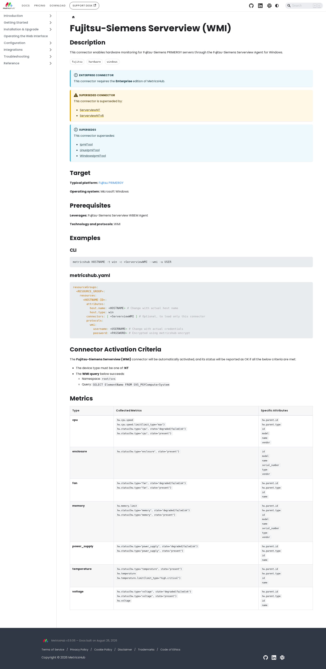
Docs (26, 5)
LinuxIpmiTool (90, 150)
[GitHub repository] (251, 5)
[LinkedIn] (260, 5)
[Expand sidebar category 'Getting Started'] (50, 23)
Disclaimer (125, 649)
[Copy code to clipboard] (308, 261)
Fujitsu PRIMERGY (111, 183)
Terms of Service (53, 649)
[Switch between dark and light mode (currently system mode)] (277, 6)
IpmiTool (86, 144)
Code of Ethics (170, 649)
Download (58, 5)
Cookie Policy (103, 649)
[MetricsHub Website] (45, 640)
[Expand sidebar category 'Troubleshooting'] (50, 57)
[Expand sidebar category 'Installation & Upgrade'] (50, 29)
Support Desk (83, 5)
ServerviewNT (90, 110)
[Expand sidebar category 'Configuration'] (50, 43)
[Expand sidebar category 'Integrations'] (50, 50)
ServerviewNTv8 (92, 116)
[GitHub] (265, 657)
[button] (28, 16)
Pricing (39, 5)
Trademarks (146, 649)
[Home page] (73, 17)
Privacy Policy (79, 649)
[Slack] (269, 5)
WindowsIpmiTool (93, 156)
